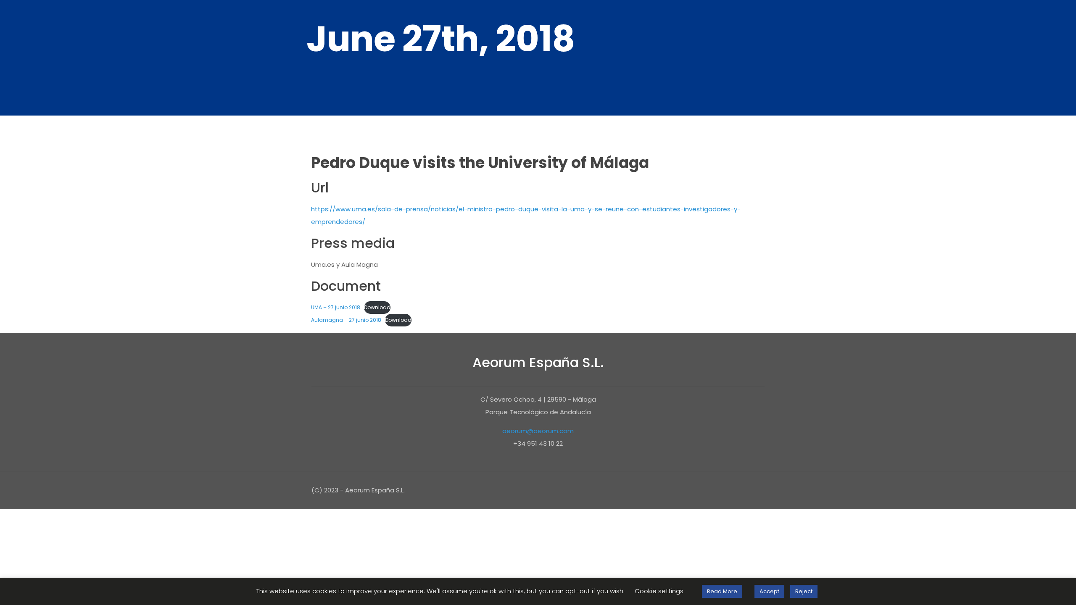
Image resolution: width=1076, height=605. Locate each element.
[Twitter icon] (711, 490)
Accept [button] (769, 591)
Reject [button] (803, 591)
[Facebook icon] (700, 490)
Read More (722, 591)
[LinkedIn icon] (734, 490)
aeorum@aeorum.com (538, 430)
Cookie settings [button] (659, 591)
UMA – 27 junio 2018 (335, 307)
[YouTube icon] (722, 490)
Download (377, 307)
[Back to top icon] (756, 489)
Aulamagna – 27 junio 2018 (346, 320)
